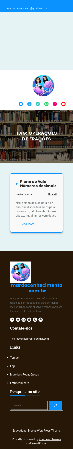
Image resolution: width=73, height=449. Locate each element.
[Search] (55, 405)
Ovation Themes (50, 439)
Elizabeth (52, 194)
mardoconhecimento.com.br (36, 288)
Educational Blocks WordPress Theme (36, 430)
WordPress (39, 443)
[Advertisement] (36, 41)
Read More (28, 224)
